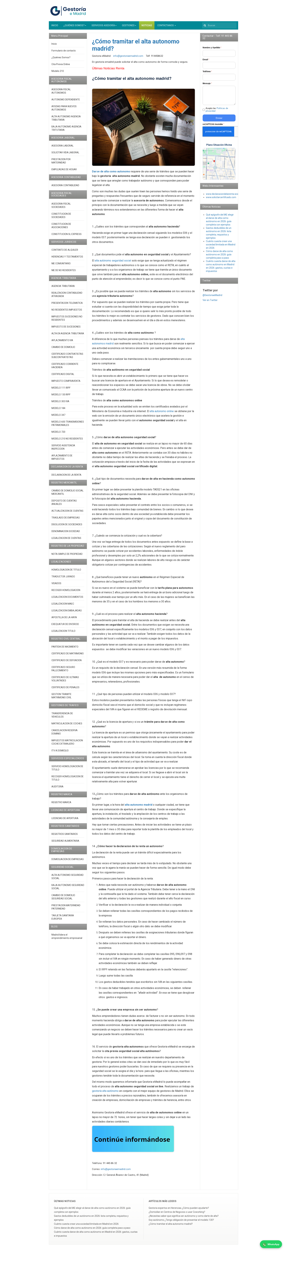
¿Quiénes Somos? (60, 57)
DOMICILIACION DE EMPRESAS (67, 859)
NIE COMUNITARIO (61, 263)
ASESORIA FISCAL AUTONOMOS (61, 91)
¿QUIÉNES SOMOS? (74, 25)
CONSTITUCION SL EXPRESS (66, 234)
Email (206, 59)
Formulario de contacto (63, 50)
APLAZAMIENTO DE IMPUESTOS (61, 457)
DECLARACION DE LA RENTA (66, 474)
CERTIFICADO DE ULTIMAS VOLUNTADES (65, 679)
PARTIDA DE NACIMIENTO (64, 646)
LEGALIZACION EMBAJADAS (66, 610)
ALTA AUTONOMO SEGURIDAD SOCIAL (67, 877)
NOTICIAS (147, 25)
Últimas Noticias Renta (108, 68)
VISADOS (56, 583)
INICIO (54, 25)
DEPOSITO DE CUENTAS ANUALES (64, 502)
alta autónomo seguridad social (113, 260)
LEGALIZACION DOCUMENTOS (67, 597)
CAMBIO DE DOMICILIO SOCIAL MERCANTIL (67, 492)
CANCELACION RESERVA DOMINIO (64, 732)
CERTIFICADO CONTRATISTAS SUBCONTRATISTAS (67, 356)
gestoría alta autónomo (105, 1090)
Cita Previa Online (60, 64)
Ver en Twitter (210, 300)
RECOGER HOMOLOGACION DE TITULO (67, 778)
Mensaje (207, 83)
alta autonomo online (162, 411)
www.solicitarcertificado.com (221, 197)
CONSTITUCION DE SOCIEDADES (61, 215)
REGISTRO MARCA (61, 802)
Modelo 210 (57, 71)
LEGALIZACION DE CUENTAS (66, 538)
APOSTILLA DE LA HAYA (64, 617)
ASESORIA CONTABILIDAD (65, 185)
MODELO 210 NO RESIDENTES (67, 438)
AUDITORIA (57, 786)
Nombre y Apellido (212, 47)
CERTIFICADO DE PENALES (65, 687)
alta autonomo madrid (138, 804)
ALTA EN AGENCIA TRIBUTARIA (67, 333)
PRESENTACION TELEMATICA (67, 303)
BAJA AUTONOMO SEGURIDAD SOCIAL (67, 887)
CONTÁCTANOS (165, 25)
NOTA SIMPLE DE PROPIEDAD (67, 554)
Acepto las (217, 109)
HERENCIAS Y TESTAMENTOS (67, 256)
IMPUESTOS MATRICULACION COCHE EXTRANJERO (67, 742)
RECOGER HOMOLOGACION (65, 590)
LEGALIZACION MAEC (62, 603)
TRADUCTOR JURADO (63, 576)
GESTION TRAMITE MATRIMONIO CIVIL (61, 696)
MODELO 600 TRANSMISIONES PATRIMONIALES (67, 423)
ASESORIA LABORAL (62, 145)
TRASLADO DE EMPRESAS (65, 517)
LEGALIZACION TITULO (63, 631)
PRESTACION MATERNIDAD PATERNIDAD (65, 907)
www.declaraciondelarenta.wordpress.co (227, 194)
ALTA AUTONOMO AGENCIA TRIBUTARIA (66, 118)
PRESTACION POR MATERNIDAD (61, 161)
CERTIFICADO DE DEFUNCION (66, 660)
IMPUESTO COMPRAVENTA (65, 381)
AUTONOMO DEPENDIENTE (65, 99)
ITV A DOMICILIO (60, 750)
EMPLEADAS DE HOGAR (64, 169)
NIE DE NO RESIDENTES (63, 270)
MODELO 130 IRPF (60, 394)
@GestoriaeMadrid (212, 295)
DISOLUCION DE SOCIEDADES (66, 524)
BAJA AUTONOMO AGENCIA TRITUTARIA (66, 128)
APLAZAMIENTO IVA (62, 340)
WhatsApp (273, 1244)
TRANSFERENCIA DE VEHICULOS (62, 715)
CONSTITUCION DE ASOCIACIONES (61, 226)
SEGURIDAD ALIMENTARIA (65, 840)
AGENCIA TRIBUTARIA (63, 286)
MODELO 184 (58, 408)
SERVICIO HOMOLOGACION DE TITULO (67, 768)
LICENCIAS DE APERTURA (64, 818)
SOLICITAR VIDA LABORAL (65, 152)
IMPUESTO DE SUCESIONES (66, 326)
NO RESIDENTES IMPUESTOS (66, 309)
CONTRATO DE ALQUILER (64, 250)
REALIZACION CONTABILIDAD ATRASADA (66, 294)
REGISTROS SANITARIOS (64, 834)
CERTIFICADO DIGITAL (62, 374)
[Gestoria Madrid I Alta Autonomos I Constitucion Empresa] (69, 10)
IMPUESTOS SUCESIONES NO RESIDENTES (66, 318)
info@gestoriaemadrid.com (128, 55)
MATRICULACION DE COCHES (66, 723)
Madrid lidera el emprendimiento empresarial (66, 936)
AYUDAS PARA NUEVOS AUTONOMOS (64, 108)
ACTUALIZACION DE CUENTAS (67, 510)
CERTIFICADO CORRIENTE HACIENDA (64, 366)
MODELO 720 (58, 432)
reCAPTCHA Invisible (213, 124)
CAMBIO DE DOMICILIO (63, 347)
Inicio (54, 43)
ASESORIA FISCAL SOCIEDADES (61, 205)
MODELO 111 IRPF (60, 387)
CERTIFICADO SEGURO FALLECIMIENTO (63, 669)
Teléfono (207, 71)
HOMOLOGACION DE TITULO (66, 569)
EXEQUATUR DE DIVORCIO (65, 624)
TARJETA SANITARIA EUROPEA (62, 917)
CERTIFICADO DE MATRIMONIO (67, 653)
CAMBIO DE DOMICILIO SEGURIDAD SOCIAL (63, 897)
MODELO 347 (58, 415)
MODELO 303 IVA (60, 401)
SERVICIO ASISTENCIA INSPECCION (63, 447)
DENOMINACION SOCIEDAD (65, 531)
